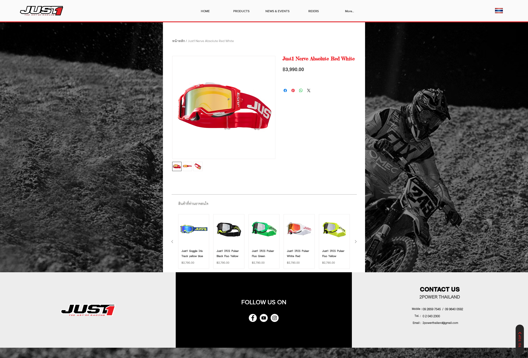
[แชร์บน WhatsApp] (300, 90)
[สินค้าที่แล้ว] (172, 241)
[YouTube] (264, 318)
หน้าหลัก (178, 41)
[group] (264, 241)
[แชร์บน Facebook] (285, 90)
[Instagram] (275, 318)
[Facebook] (253, 318)
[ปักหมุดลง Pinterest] (293, 90)
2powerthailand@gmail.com (440, 322)
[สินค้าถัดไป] (355, 241)
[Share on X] (308, 90)
